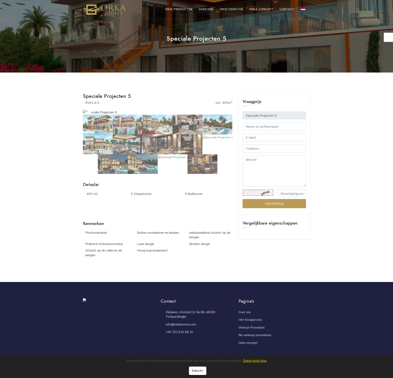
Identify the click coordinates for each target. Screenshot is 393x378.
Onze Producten (178, 9)
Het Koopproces (250, 320)
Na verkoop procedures (254, 335)
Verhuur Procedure (251, 327)
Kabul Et (197, 370)
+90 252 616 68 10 (179, 332)
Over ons (206, 9)
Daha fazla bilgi (255, 361)
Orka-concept (261, 9)
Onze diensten (231, 9)
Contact (287, 9)
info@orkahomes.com (181, 324)
